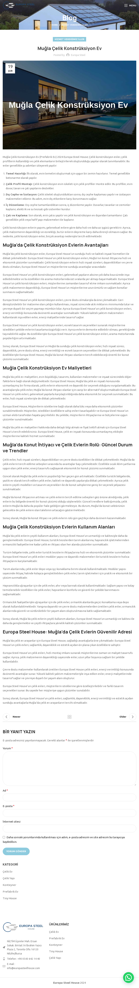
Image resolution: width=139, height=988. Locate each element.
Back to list (69, 716)
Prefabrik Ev (10, 891)
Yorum (8, 748)
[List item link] (23, 959)
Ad (5, 790)
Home (55, 25)
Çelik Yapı (9, 878)
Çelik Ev (7, 871)
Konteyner (9, 884)
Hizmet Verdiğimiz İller (75, 25)
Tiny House (10, 898)
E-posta (8, 806)
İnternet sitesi (11, 821)
